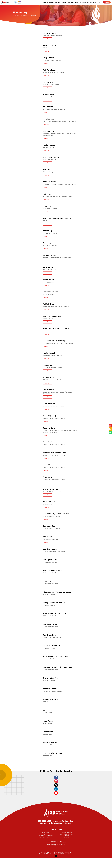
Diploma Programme (67, 832)
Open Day (45, 834)
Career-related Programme (66, 834)
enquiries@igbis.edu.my (64, 821)
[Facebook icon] (53, 856)
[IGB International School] (11, 2)
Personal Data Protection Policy (63, 852)
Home (14, 15)
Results (67, 835)
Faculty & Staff (26, 15)
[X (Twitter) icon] (56, 855)
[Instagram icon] (54, 856)
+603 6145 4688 (44, 821)
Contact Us (66, 837)
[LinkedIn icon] (57, 856)
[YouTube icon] (58, 856)
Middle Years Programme (45, 837)
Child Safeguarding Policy (47, 852)
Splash (107, 2)
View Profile (47, 39)
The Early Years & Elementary (45, 835)
